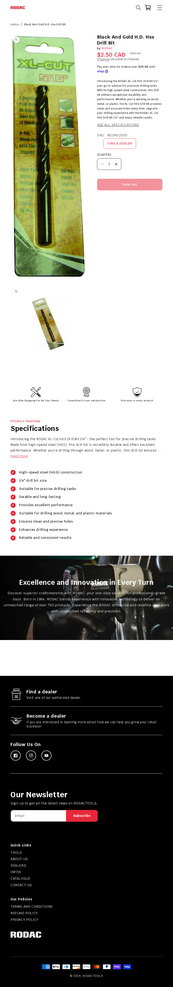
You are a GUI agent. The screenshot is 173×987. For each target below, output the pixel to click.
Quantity (104, 154)
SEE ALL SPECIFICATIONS (118, 125)
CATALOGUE (20, 878)
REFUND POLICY (24, 913)
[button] (157, 7)
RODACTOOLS (93, 976)
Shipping (103, 59)
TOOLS (16, 852)
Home (15, 24)
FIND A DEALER (119, 143)
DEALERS (18, 865)
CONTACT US (21, 885)
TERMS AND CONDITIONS (32, 906)
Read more (19, 456)
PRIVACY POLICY (24, 919)
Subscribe (82, 816)
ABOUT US (19, 859)
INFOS (16, 872)
